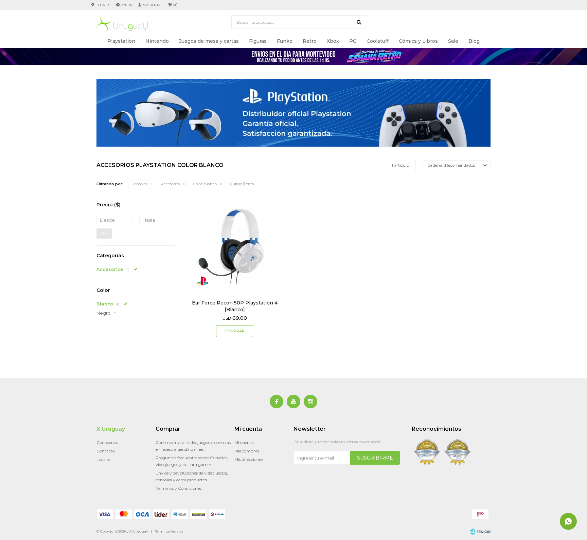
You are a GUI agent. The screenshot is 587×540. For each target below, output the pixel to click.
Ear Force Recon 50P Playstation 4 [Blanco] (235, 306)
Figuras (258, 41)
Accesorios (170, 184)
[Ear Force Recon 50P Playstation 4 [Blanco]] (234, 247)
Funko (284, 41)
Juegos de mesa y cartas (209, 41)
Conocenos (107, 442)
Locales (103, 5)
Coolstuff (378, 41)
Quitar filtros (241, 183)
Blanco (205, 184)
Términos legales (169, 531)
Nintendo (157, 41)
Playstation (121, 41)
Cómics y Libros (418, 41)
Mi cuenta (244, 442)
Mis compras (246, 450)
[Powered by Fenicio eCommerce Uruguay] (480, 531)
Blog (474, 41)
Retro (310, 41)
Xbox (333, 41)
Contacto (105, 450)
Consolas (139, 184)
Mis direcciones (248, 459)
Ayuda (126, 5)
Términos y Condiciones (178, 488)
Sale (453, 41)
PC (352, 41)
